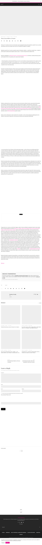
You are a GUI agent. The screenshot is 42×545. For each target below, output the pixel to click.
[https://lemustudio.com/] (9, 444)
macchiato (8, 36)
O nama (3, 532)
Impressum (8, 532)
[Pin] (10, 288)
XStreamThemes (31, 537)
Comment (2, 372)
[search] (40, 527)
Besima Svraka (3, 36)
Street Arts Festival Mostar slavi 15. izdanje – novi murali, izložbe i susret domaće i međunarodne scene (10, 352)
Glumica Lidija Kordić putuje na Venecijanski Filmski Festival (15, 483)
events (23, 325)
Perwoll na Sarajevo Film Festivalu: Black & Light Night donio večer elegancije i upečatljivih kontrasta (31, 327)
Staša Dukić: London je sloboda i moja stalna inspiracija (21, 218)
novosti (11, 36)
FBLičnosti (10, 216)
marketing (38, 532)
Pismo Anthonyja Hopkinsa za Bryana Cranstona (13, 361)
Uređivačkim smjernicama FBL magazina (21, 275)
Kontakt (21, 534)
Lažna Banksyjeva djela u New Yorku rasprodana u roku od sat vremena (28, 361)
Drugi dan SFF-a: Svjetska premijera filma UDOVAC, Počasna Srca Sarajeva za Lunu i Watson (31, 352)
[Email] (16, 288)
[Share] (5, 288)
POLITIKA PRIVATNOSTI (31, 532)
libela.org (2, 263)
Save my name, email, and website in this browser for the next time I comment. (12, 393)
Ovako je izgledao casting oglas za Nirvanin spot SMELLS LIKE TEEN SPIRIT (18, 492)
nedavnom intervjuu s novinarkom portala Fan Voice (18, 55)
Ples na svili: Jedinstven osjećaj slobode (12, 502)
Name (2, 384)
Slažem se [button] (7, 542)
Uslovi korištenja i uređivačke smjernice (18, 532)
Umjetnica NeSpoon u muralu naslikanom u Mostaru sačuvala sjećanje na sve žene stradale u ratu (17, 479)
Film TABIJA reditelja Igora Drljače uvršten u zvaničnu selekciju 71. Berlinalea (18, 497)
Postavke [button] (3, 542)
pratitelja (18, 248)
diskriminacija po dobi (11, 110)
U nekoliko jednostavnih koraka (34, 248)
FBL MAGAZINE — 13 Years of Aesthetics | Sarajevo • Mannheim (21, 1)
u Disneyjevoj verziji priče (13, 239)
